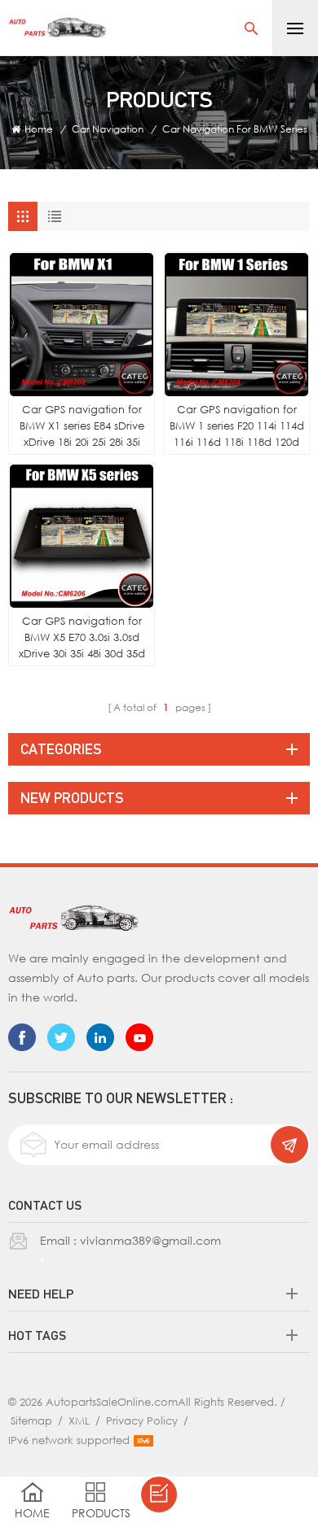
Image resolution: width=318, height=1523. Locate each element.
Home (38, 129)
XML (79, 1420)
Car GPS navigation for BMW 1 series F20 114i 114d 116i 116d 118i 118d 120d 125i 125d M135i (237, 426)
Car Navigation (108, 129)
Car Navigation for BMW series (234, 129)
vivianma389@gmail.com (150, 1240)
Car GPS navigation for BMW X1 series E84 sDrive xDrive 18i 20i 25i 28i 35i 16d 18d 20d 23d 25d (82, 426)
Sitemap (31, 1420)
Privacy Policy (142, 1420)
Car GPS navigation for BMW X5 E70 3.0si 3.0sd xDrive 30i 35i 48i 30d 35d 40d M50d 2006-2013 (82, 637)
